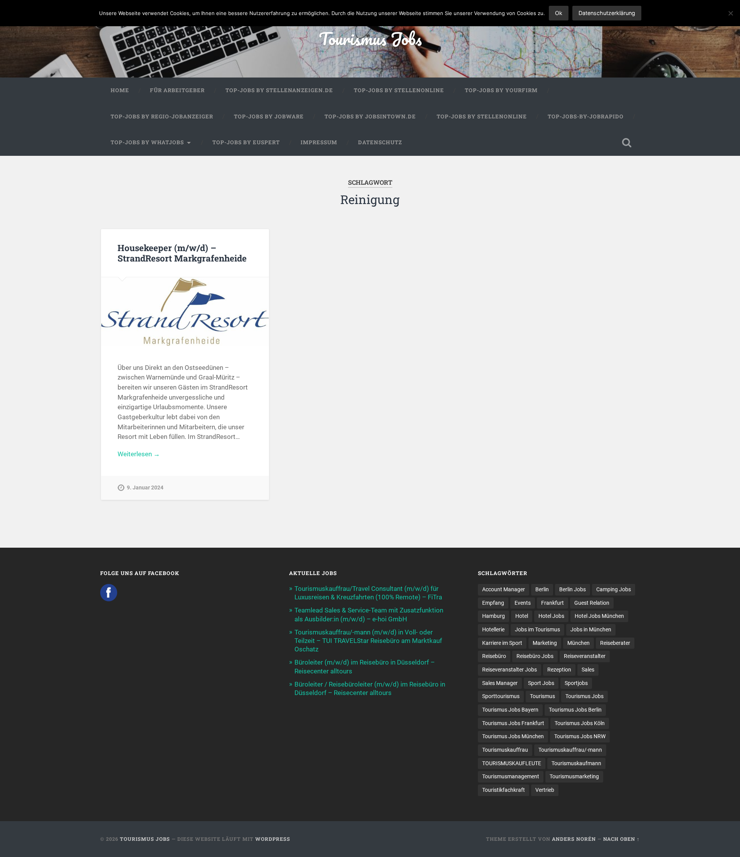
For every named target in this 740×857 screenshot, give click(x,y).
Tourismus (542, 696)
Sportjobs (576, 683)
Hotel (521, 616)
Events (523, 603)
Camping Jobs (613, 589)
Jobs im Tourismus (537, 629)
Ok (558, 13)
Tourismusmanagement (510, 776)
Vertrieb (544, 790)
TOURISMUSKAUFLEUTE (511, 763)
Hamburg (493, 616)
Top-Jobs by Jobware (269, 116)
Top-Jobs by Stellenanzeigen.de (279, 90)
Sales (588, 669)
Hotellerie (493, 629)
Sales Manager (500, 683)
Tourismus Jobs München (513, 736)
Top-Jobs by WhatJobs (147, 142)
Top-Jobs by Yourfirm (501, 90)
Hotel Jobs (551, 616)
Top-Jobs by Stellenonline (399, 90)
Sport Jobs (541, 683)
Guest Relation (591, 603)
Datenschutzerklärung (607, 13)
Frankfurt (552, 603)
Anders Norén (574, 839)
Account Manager (503, 589)
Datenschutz (380, 142)
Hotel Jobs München (599, 616)
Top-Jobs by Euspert (246, 142)
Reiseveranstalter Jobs (509, 669)
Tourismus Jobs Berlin (575, 710)
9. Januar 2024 (145, 487)
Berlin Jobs (572, 589)
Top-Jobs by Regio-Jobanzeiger (162, 116)
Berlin (542, 589)
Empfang (493, 603)
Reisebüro (494, 656)
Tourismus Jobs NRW (579, 736)
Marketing (545, 643)
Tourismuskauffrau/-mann (570, 750)
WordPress (272, 839)
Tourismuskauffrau (505, 750)
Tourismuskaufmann (576, 763)
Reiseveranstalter (584, 656)
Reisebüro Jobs (534, 656)
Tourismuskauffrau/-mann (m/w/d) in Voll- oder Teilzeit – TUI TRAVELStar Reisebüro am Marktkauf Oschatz (368, 640)
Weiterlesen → (139, 454)
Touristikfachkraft (503, 790)
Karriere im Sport (502, 643)
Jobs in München (590, 629)
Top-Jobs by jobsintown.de (370, 116)
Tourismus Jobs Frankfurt (513, 723)
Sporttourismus (501, 696)
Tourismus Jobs (370, 38)
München (578, 643)
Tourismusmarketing (574, 776)
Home (120, 90)
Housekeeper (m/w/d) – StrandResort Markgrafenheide (182, 253)
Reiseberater (615, 643)
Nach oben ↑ (621, 839)
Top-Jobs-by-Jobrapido (586, 116)
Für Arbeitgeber (177, 90)
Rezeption (559, 669)
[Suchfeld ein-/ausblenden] (627, 143)
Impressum (319, 142)
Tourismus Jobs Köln (580, 723)
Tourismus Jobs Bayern (510, 710)
